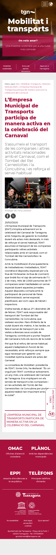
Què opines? (43, 520)
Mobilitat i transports (28, 25)
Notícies (46, 84)
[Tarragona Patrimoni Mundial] (28, 514)
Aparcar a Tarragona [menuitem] (44, 67)
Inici (17, 84)
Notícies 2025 (11, 87)
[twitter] (13, 216)
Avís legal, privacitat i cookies (28, 523)
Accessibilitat (12, 520)
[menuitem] (27, 420)
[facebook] (7, 216)
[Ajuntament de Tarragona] (28, 13)
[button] (51, 4)
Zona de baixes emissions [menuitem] (25, 68)
